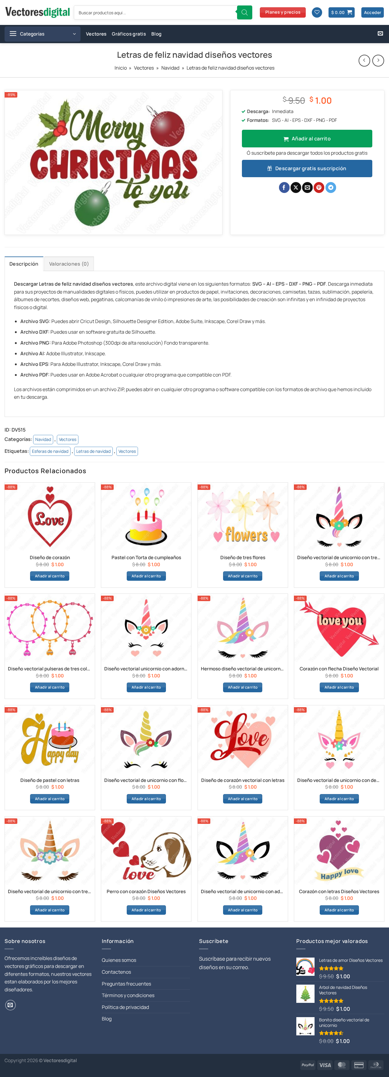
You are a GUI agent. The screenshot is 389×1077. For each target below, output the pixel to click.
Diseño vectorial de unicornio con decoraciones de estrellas (339, 780)
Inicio (121, 67)
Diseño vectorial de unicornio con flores (146, 780)
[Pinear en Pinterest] (319, 187)
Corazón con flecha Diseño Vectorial (339, 669)
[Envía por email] (307, 187)
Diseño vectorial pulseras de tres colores (50, 669)
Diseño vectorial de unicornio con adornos (243, 892)
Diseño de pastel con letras (49, 780)
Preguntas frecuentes (126, 983)
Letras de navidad (93, 451)
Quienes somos (119, 960)
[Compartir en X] (296, 187)
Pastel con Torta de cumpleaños (146, 558)
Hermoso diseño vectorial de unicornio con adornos (243, 669)
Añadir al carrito (311, 138)
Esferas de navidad (50, 451)
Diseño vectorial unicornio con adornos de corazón (146, 669)
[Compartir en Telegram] (330, 187)
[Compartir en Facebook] (284, 187)
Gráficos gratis (129, 34)
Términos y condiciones (128, 995)
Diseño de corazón (50, 558)
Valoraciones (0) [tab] (69, 263)
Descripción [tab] (24, 263)
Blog (156, 34)
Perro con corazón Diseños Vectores (146, 892)
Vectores (96, 34)
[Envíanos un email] (380, 34)
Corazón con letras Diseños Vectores (339, 892)
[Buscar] (244, 12)
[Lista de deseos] (317, 12)
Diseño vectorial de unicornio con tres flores (339, 558)
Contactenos (116, 972)
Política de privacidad (125, 1007)
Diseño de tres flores (242, 558)
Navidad (170, 67)
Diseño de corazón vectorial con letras (242, 780)
